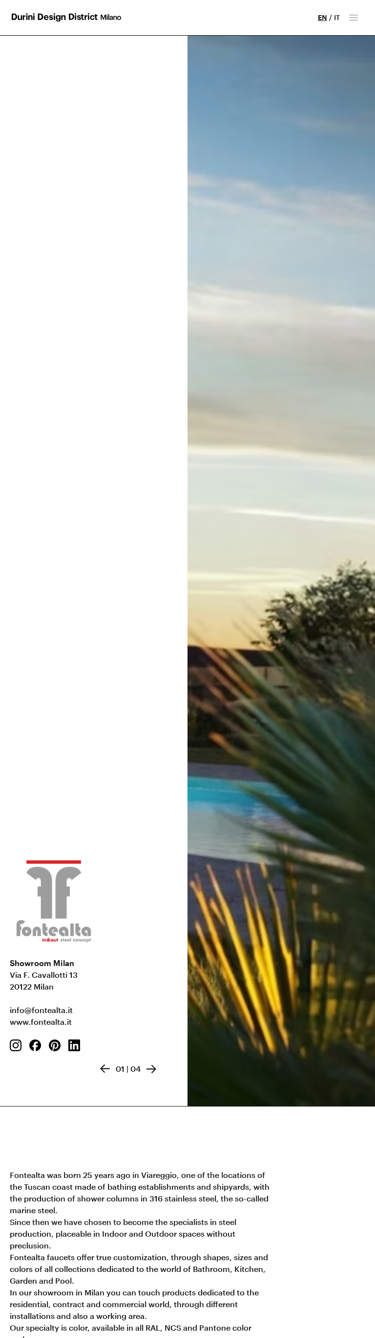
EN (322, 17)
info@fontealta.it (41, 1010)
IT (337, 17)
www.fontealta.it (41, 1021)
